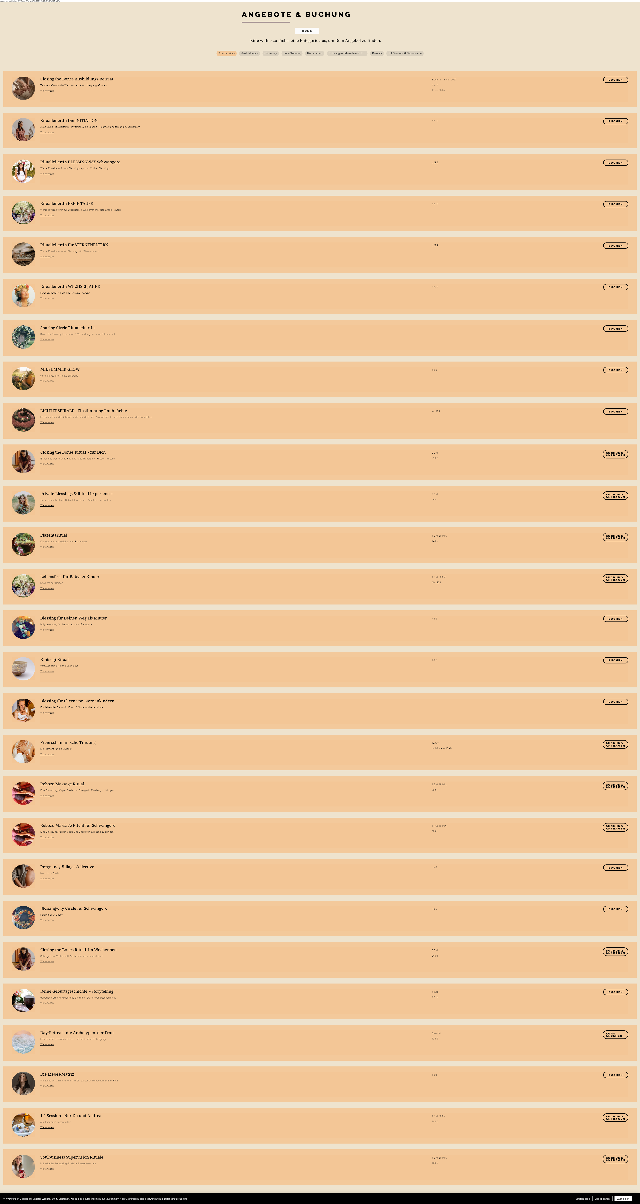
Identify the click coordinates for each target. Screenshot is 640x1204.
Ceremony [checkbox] (270, 53)
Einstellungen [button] (583, 1198)
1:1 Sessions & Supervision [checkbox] (405, 53)
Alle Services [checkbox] (226, 53)
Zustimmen (623, 1198)
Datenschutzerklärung (175, 1198)
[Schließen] (636, 1198)
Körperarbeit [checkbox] (314, 53)
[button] (615, 80)
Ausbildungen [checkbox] (249, 53)
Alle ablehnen (602, 1198)
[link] (232, 79)
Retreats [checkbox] (377, 53)
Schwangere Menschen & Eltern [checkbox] (348, 53)
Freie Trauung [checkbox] (292, 53)
